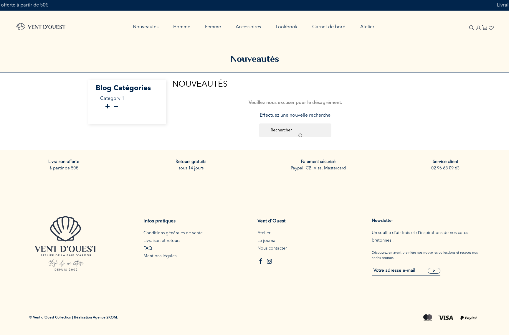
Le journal (267, 241)
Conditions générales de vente (173, 233)
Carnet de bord (329, 27)
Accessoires (248, 27)
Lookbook (287, 27)
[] (295, 130)
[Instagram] (269, 261)
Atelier (367, 27)
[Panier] (485, 27)
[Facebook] (260, 261)
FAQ (147, 248)
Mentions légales (159, 256)
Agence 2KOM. (105, 317)
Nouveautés (145, 27)
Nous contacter (272, 248)
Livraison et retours (161, 241)
